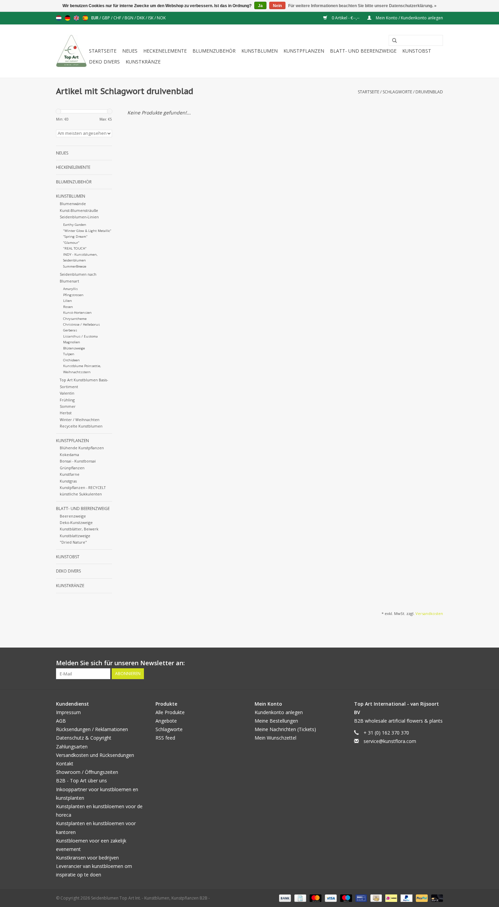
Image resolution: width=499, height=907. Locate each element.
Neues (129, 51)
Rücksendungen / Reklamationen (92, 729)
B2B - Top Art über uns (81, 780)
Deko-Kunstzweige (76, 522)
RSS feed (165, 737)
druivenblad (429, 92)
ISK (151, 18)
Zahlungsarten (72, 746)
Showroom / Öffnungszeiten (87, 772)
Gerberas (70, 330)
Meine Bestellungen (276, 721)
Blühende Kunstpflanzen (82, 447)
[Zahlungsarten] (284, 898)
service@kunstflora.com (390, 741)
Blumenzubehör (214, 51)
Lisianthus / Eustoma (80, 336)
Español (85, 18)
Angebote (166, 721)
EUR (95, 18)
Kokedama (69, 454)
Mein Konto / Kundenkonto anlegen (409, 18)
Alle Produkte (170, 712)
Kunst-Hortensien (77, 312)
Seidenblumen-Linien (79, 216)
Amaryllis (70, 289)
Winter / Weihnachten (79, 419)
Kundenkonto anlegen (279, 712)
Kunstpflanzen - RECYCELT (83, 487)
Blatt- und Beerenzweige (363, 51)
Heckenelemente (165, 51)
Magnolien (71, 342)
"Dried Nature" (73, 542)
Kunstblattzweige (75, 535)
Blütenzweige (74, 348)
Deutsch (67, 18)
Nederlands (58, 18)
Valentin (67, 393)
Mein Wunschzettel (275, 737)
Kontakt (64, 763)
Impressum (68, 712)
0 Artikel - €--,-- (346, 18)
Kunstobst (416, 51)
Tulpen (68, 354)
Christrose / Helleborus (81, 324)
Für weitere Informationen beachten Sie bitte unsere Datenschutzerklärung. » (362, 5)
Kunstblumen (259, 51)
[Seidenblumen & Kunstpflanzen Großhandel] (71, 51)
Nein (277, 5)
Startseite (102, 51)
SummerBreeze (74, 266)
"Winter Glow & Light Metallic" (87, 231)
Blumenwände (73, 203)
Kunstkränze (143, 61)
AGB (61, 721)
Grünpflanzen (72, 467)
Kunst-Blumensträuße (79, 210)
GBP (106, 18)
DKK (141, 18)
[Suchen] (392, 41)
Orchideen (71, 360)
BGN (129, 18)
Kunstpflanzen (303, 51)
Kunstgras (68, 481)
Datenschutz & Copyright (83, 737)
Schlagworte (397, 92)
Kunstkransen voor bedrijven (87, 857)
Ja (260, 5)
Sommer (68, 406)
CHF (117, 18)
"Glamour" (71, 242)
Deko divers (104, 61)
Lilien (67, 300)
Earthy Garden (74, 224)
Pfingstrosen (73, 295)
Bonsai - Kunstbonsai (78, 461)
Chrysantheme (75, 318)
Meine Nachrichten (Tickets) (285, 729)
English (76, 18)
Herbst (66, 412)
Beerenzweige (73, 516)
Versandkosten (429, 613)
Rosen (68, 307)
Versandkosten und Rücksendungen (95, 755)
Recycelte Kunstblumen (81, 426)
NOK (161, 18)
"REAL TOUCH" (75, 248)
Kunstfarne (69, 474)
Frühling (67, 399)
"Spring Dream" (75, 236)
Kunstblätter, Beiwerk (79, 528)
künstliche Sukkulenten (81, 493)
